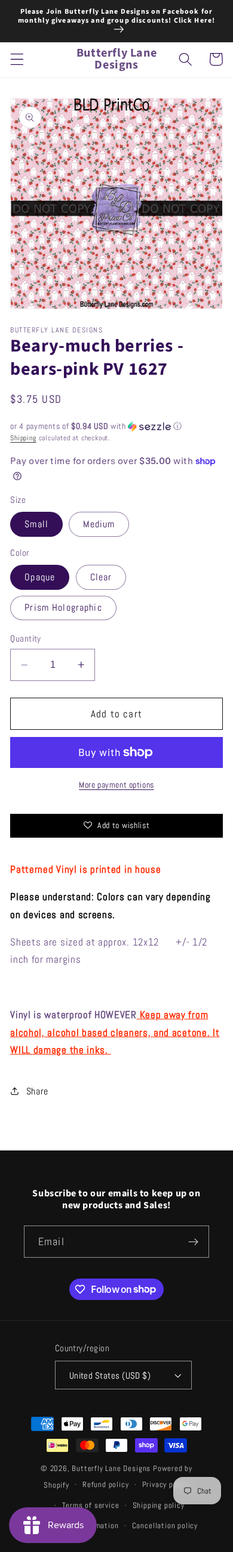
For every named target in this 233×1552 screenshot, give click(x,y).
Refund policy (105, 1484)
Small (36, 524)
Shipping (23, 438)
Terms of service (90, 1505)
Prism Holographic (63, 607)
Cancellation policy (165, 1526)
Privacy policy (165, 1484)
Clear (101, 577)
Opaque (39, 577)
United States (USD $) (110, 1375)
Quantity (25, 638)
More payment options (116, 784)
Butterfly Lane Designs (111, 1468)
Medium (99, 524)
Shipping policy (159, 1505)
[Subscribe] (193, 1242)
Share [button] (37, 1091)
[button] (17, 59)
